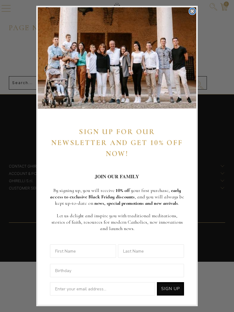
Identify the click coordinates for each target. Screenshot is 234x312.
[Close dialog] (192, 11)
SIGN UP (170, 289)
